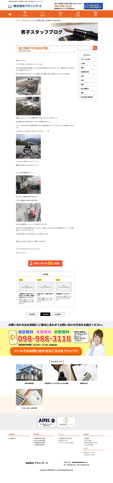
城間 (82, 68)
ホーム (20, 20)
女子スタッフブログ (90, 454)
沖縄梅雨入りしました (62, 294)
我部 (82, 84)
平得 (82, 80)
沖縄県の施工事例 (39, 444)
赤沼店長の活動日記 (87, 97)
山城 (82, 76)
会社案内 (78, 15)
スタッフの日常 (85, 59)
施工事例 (25, 15)
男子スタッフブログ (29, 20)
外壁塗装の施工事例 (40, 438)
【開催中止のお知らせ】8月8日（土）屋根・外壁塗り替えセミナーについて (26, 295)
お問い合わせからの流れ (91, 442)
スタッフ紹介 (88, 440)
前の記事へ (32, 314)
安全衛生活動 (40, 20)
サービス (60, 16)
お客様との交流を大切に (66, 438)
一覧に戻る (45, 314)
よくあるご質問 (89, 444)
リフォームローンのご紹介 (67, 442)
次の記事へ (58, 314)
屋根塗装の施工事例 (40, 442)
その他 (83, 63)
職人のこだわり (64, 440)
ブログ (95, 15)
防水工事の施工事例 (40, 440)
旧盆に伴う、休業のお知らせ (45, 294)
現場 (82, 93)
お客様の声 (42, 15)
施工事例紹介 (85, 89)
